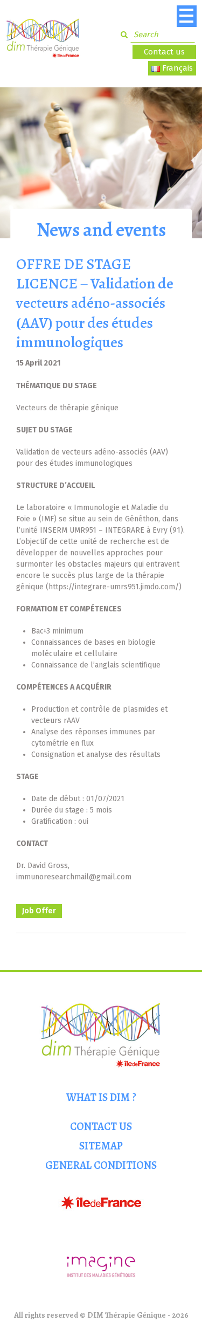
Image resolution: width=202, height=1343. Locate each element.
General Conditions (101, 1165)
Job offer (39, 910)
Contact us (164, 52)
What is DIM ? (101, 1097)
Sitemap (101, 1146)
